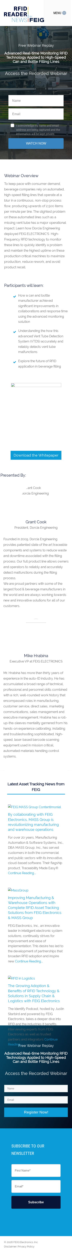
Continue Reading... (22, 873)
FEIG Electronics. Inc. (25, 1242)
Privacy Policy (26, 1246)
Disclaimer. (10, 1246)
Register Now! (36, 1112)
